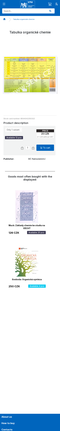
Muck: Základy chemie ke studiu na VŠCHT (27, 226)
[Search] (50, 10)
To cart (46, 147)
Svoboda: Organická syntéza (27, 279)
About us (6, 416)
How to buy (8, 423)
